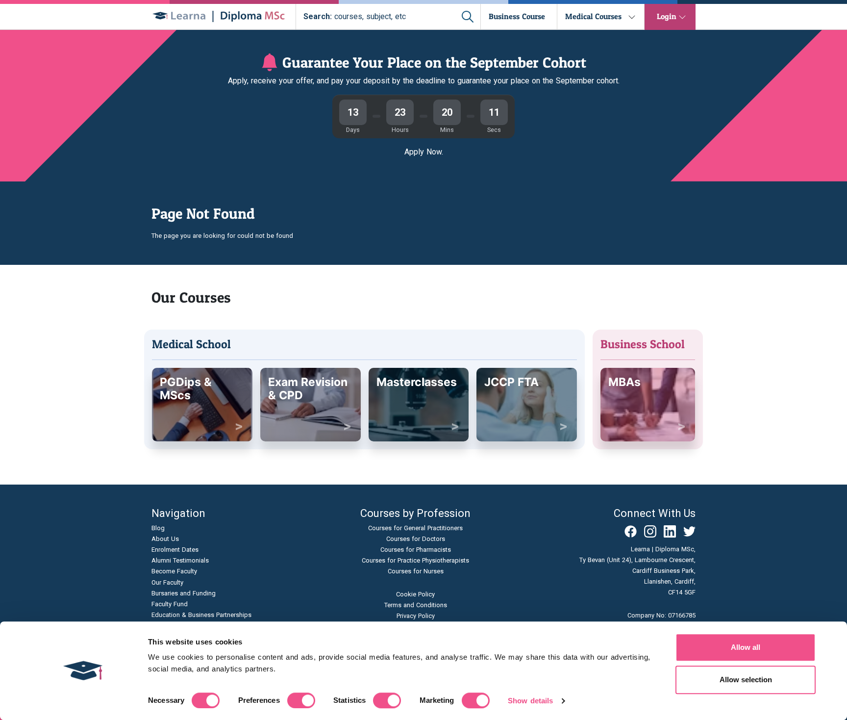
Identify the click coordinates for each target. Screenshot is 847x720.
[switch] (301, 700)
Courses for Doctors (415, 538)
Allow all (745, 647)
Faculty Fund (169, 604)
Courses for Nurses (416, 571)
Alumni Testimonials (180, 560)
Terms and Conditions (415, 605)
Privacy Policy (416, 615)
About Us (165, 538)
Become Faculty (174, 571)
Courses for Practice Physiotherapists (415, 560)
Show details (530, 700)
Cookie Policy (415, 594)
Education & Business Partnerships (201, 614)
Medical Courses (593, 16)
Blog (158, 528)
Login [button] (666, 16)
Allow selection (746, 679)
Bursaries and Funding (183, 593)
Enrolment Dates (175, 549)
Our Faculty (167, 582)
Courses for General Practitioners (415, 528)
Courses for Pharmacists (415, 549)
